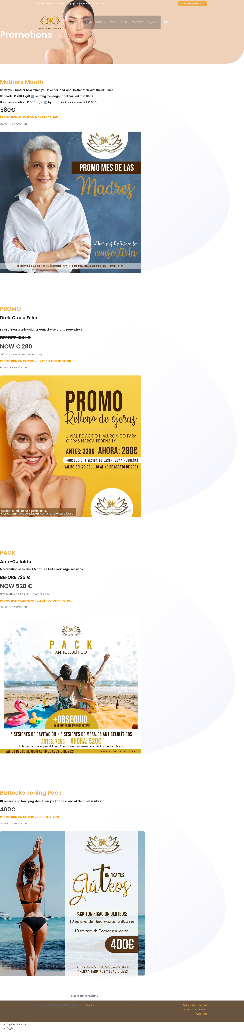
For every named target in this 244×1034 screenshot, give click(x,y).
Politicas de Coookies (195, 1009)
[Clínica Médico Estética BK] (50, 21)
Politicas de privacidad (195, 1005)
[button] (192, 3)
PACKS (113, 22)
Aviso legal (201, 1013)
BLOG (124, 22)
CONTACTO (137, 22)
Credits (90, 1005)
